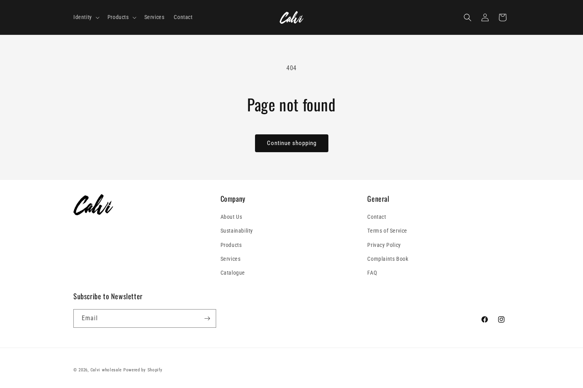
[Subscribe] (207, 318)
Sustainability (237, 230)
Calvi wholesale (106, 370)
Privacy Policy (384, 245)
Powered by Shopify (143, 370)
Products (231, 245)
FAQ (372, 272)
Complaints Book (387, 259)
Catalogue (233, 272)
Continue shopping (291, 143)
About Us (231, 217)
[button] (86, 17)
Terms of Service (387, 230)
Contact (376, 217)
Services (231, 259)
